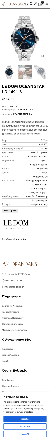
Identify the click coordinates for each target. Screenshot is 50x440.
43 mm (44, 148)
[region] (25, 416)
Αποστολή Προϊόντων (12, 318)
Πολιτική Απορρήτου (12, 392)
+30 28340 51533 (14, 280)
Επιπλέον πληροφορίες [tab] (14, 239)
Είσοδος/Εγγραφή (10, 355)
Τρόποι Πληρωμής (10, 312)
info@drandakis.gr (14, 286)
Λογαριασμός (8, 349)
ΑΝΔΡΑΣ (43, 144)
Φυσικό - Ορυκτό (39, 152)
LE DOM (43, 140)
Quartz (44, 160)
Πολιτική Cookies (10, 386)
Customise (25, 426)
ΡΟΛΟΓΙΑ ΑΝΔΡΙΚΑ (22, 114)
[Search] (31, 3)
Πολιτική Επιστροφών (12, 324)
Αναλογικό (38, 176)
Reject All (25, 434)
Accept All (25, 419)
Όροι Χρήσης (8, 380)
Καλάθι (5, 361)
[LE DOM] (16, 225)
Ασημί (45, 172)
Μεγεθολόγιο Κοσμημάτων (14, 330)
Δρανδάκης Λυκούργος (12, 306)
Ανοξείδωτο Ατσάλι (38, 156)
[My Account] (35, 3)
